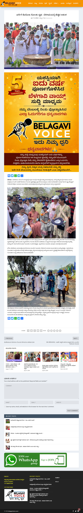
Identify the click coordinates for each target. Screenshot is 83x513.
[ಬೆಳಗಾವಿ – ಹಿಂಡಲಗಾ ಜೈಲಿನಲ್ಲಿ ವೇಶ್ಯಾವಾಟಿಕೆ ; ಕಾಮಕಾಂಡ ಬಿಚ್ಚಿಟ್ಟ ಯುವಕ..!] (8, 434)
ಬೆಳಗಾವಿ (30, 3)
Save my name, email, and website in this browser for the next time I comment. (30, 406)
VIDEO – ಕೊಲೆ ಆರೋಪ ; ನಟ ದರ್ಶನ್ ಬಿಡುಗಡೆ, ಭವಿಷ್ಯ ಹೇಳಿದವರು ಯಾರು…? (13, 365)
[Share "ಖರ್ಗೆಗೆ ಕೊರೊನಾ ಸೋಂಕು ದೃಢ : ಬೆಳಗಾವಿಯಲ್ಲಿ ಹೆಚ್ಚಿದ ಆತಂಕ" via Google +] (34, 330)
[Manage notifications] (79, 509)
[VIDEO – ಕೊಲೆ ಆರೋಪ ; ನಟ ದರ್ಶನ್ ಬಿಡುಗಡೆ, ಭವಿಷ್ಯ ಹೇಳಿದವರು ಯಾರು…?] (14, 357)
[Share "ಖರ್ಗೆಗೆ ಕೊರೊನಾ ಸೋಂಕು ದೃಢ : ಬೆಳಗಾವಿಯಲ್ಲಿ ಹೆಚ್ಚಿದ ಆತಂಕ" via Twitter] (31, 330)
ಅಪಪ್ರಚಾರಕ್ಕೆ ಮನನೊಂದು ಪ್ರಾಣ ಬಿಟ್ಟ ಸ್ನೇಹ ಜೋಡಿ (21, 427)
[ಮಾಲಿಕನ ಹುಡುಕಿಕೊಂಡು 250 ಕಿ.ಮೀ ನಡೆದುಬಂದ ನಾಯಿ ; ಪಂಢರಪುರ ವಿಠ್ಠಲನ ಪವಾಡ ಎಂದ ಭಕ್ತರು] (32, 357)
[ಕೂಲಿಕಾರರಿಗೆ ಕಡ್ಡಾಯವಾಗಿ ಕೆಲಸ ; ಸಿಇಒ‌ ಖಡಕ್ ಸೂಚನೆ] (8, 421)
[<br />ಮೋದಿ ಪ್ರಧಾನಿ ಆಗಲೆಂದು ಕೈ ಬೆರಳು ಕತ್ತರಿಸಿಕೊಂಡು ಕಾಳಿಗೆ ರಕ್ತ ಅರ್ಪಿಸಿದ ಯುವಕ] (50, 357)
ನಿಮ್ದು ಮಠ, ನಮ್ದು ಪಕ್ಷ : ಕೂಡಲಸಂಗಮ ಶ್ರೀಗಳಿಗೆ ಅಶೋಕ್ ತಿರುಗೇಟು (68, 365)
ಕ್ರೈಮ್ (50, 3)
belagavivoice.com (13, 511)
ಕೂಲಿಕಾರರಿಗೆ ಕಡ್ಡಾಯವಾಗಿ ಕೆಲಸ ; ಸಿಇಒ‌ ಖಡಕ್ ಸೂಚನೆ (22, 420)
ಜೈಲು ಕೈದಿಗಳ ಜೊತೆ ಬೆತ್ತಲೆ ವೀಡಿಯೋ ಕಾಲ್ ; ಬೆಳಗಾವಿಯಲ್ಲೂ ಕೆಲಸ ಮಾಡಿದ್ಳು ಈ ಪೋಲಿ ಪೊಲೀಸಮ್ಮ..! (32, 440)
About (57, 481)
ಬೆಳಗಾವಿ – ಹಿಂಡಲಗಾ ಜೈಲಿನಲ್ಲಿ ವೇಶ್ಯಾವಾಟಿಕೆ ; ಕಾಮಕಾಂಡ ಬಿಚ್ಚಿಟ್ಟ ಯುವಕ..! (27, 433)
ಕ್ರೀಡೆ (46, 3)
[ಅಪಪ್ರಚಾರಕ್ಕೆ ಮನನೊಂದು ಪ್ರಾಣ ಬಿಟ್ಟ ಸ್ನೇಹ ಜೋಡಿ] (8, 428)
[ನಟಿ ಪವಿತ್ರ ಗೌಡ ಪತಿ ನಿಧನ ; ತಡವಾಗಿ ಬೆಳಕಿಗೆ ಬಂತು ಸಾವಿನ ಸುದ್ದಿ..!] (8, 447)
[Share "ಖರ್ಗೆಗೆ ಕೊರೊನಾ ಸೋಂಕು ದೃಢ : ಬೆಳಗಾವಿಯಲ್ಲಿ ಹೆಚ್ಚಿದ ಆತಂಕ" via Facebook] (28, 330)
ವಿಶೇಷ (55, 3)
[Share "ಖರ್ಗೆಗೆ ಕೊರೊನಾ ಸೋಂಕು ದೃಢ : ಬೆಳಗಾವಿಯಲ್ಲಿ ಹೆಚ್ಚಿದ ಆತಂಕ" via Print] (41, 330)
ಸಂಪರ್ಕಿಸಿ (75, 3)
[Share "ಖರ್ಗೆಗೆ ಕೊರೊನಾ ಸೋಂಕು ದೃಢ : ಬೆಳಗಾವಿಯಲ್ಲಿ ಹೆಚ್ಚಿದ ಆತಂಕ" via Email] (38, 330)
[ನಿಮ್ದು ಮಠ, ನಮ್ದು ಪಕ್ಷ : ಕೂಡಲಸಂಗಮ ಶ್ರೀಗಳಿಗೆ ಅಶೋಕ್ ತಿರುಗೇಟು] (69, 357)
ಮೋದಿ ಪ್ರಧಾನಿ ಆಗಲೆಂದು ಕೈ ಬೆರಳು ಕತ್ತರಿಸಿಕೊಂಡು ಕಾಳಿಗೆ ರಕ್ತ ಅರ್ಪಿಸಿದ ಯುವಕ (50, 367)
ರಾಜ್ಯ (35, 3)
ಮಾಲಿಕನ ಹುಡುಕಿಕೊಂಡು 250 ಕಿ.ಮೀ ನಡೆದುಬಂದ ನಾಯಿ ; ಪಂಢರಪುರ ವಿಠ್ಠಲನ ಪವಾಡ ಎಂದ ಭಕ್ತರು (31, 366)
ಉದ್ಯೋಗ (68, 3)
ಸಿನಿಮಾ (41, 3)
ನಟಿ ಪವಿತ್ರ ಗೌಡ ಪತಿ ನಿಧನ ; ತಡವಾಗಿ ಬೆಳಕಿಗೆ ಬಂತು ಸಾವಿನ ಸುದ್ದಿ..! (25, 446)
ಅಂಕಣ (62, 3)
